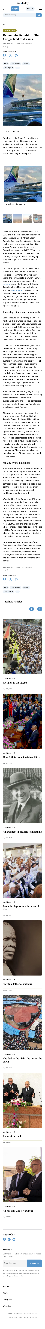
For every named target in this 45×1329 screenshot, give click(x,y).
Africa (6, 63)
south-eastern (17, 291)
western (6, 284)
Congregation (8, 68)
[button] (9, 678)
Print (4, 46)
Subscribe (34, 1263)
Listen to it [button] (15, 132)
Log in (15, 9)
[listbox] (30, 9)
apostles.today (10, 30)
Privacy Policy (12, 1317)
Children (26, 63)
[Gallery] (23, 183)
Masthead (33, 1317)
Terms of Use (23, 1317)
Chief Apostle (15, 63)
